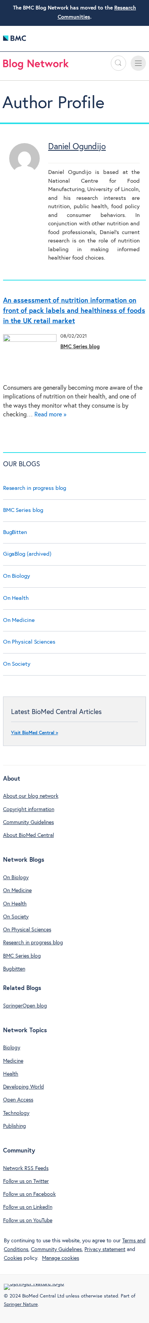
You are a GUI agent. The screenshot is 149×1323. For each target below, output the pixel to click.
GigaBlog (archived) (27, 554)
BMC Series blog (80, 346)
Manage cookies (60, 1258)
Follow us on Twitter (26, 1181)
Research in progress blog (34, 488)
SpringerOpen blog (25, 1006)
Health (10, 1074)
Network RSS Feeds (26, 1168)
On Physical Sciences (29, 642)
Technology (16, 1113)
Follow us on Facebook (29, 1194)
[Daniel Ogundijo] (24, 172)
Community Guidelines (28, 822)
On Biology (16, 576)
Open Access (18, 1100)
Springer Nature (21, 1304)
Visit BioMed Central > (34, 733)
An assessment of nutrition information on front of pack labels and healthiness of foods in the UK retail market (74, 311)
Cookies (13, 1258)
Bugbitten (14, 969)
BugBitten (15, 532)
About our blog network (30, 796)
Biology (11, 1047)
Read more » (50, 415)
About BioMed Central (28, 835)
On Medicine (19, 620)
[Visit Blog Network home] (36, 66)
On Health (16, 598)
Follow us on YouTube (27, 1220)
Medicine (13, 1061)
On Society (17, 664)
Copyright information (28, 809)
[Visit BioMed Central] (14, 40)
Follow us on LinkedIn (27, 1207)
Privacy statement (104, 1249)
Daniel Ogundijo (77, 147)
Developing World (23, 1087)
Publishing (14, 1126)
